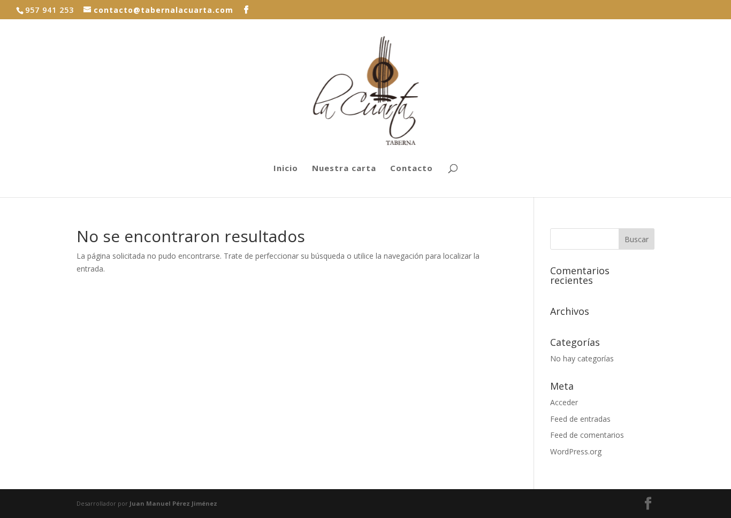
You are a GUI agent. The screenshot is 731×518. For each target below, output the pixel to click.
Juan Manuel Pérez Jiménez (173, 503)
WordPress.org (575, 451)
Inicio (285, 168)
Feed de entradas (580, 419)
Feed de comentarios (587, 435)
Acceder (564, 402)
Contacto (411, 168)
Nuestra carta (344, 168)
